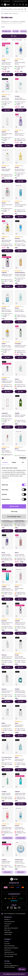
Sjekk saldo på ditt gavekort (11, 928)
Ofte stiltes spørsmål (9, 921)
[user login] (17, 4)
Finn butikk (7, 943)
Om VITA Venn (7, 963)
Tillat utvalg (14, 511)
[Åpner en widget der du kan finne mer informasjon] (22, 969)
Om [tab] (23, 462)
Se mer (3, 26)
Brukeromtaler (7, 934)
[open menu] (2, 4)
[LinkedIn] (15, 907)
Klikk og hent (7, 872)
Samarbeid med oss (9, 952)
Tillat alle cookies (14, 506)
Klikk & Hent (7, 930)
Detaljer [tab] (14, 462)
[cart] (26, 4)
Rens (10, 13)
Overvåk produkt (7, 837)
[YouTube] (19, 907)
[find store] (14, 4)
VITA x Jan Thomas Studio (10, 954)
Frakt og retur (7, 923)
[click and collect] (23, 4)
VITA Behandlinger (8, 956)
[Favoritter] (20, 4)
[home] (7, 4)
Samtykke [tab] (5, 462)
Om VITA (6, 941)
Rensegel (15, 31)
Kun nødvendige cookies (14, 516)
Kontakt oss (7, 919)
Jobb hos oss (7, 950)
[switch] (24, 489)
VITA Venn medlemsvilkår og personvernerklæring (11, 966)
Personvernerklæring (9, 945)
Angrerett (6, 925)
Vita (2, 13)
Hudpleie (6, 13)
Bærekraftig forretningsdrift (11, 947)
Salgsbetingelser (8, 932)
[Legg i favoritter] (3, 56)
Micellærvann (15, 13)
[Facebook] (7, 907)
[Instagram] (11, 907)
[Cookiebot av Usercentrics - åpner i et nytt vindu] (19, 458)
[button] (25, 9)
